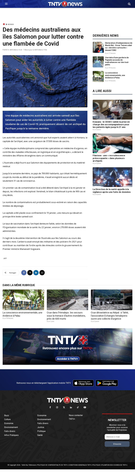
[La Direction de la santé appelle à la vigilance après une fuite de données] (112, 177)
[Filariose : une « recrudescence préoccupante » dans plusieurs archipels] (112, 143)
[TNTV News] (67, 400)
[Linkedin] (36, 272)
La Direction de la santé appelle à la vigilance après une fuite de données (112, 190)
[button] (129, 4)
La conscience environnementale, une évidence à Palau (115, 75)
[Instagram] (57, 407)
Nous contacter (76, 415)
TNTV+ (72, 419)
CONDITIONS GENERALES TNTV (80, 465)
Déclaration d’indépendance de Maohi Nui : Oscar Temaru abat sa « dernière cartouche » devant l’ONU (118, 46)
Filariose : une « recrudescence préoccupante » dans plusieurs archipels (109, 158)
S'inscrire (117, 444)
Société (95, 117)
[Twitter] (64, 407)
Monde (11, 24)
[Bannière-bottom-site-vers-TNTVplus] (67, 364)
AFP (5, 258)
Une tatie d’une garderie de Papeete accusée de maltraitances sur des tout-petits (117, 61)
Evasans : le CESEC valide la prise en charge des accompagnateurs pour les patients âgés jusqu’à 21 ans (111, 124)
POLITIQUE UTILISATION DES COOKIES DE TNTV (109, 465)
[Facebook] (23, 272)
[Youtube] (85, 407)
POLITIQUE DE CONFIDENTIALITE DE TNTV (52, 465)
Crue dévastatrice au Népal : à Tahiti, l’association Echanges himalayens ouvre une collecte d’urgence (109, 315)
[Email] (42, 272)
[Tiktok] (78, 407)
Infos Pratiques (98, 184)
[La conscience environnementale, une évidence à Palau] (98, 76)
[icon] (4, 24)
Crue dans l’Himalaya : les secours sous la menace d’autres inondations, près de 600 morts (66, 315)
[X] (30, 272)
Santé (95, 151)
